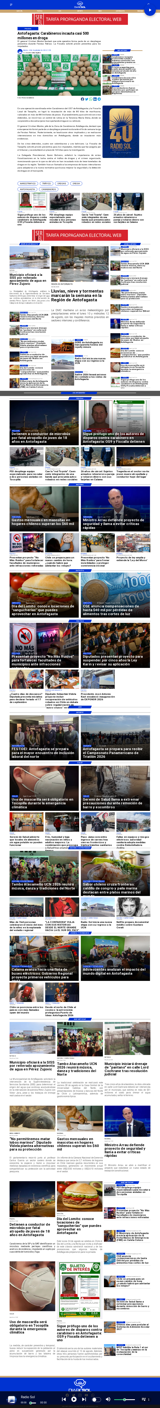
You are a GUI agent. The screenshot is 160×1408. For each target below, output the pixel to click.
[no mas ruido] (110, 1213)
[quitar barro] (110, 1304)
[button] (28, 184)
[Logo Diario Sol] (80, 7)
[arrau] (115, 324)
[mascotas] (115, 309)
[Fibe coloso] (15, 383)
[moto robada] (107, 58)
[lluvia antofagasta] (80, 281)
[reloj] (110, 1281)
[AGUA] (115, 251)
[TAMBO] (115, 266)
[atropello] (115, 338)
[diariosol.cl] (11, 6)
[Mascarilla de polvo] (115, 367)
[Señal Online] (80, 23)
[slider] (30, 1403)
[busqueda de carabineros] (107, 79)
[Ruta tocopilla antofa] (110, 1350)
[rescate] (110, 1190)
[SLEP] (110, 1327)
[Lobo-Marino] (115, 295)
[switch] (96, 1399)
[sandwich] (115, 353)
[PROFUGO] (115, 382)
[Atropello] (107, 69)
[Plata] (110, 1258)
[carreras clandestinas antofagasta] (107, 90)
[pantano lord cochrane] (115, 280)
